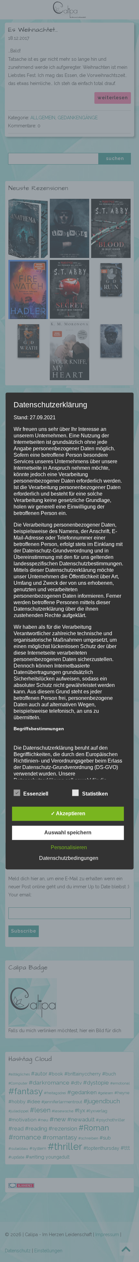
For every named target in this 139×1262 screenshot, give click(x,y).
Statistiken (95, 794)
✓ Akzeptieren (68, 814)
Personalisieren (69, 847)
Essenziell (35, 794)
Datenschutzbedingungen (68, 858)
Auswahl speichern (67, 833)
